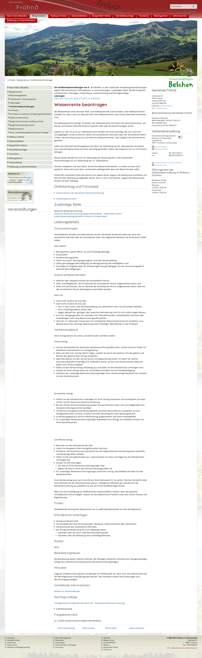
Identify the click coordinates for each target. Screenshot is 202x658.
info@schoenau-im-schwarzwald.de (168, 162)
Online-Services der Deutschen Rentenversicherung (80, 193)
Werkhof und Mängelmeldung (18, 647)
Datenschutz (12, 645)
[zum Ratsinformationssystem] (20, 202)
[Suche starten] (193, 6)
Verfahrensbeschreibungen (22, 106)
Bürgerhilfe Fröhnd (101, 16)
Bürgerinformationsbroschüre (22, 125)
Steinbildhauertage (124, 16)
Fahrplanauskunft (161, 149)
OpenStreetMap (160, 147)
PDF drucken (111, 628)
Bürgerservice (39, 16)
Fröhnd (12, 80)
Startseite (11, 638)
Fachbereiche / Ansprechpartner (23, 99)
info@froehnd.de (166, 106)
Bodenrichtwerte (17, 129)
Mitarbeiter (59, 640)
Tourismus (144, 16)
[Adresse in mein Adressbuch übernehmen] (181, 138)
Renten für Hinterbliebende (67, 591)
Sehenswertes (180, 16)
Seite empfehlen (136, 628)
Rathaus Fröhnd (59, 16)
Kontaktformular (161, 108)
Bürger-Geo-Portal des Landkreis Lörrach (26, 121)
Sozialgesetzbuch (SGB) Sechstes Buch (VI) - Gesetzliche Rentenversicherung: (89, 603)
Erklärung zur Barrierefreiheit (21, 20)
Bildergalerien (161, 16)
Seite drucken (88, 628)
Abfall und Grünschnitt (19, 118)
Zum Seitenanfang (66, 628)
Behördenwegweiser (18, 95)
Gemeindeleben (79, 16)
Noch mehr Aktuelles (17, 16)
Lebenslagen (15, 103)
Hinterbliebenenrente (66, 198)
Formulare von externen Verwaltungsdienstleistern (31, 114)
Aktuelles (106, 638)
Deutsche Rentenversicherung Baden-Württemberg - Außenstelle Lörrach (88, 213)
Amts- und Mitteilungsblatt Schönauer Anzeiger (29, 132)
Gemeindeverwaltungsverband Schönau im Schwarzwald (80, 216)
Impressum (11, 642)
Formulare (14, 110)
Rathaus (106, 645)
